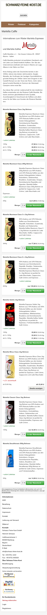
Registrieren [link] (6, 608)
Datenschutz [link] (6, 508)
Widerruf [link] (5, 524)
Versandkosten (6, 492)
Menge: (17, 154)
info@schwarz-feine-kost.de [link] (12, 551)
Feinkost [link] (21, 24)
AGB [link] (4, 500)
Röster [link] (11, 24)
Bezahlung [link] (6, 504)
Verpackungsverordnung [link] (11, 568)
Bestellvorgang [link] (7, 564)
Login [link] (4, 604)
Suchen (23, 15)
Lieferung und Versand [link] (10, 520)
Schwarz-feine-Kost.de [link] (23, 5)
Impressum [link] (6, 512)
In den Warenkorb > (35, 155)
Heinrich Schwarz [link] (8, 534)
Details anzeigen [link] (36, 388)
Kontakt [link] (5, 516)
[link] (23, 110)
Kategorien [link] (34, 24)
